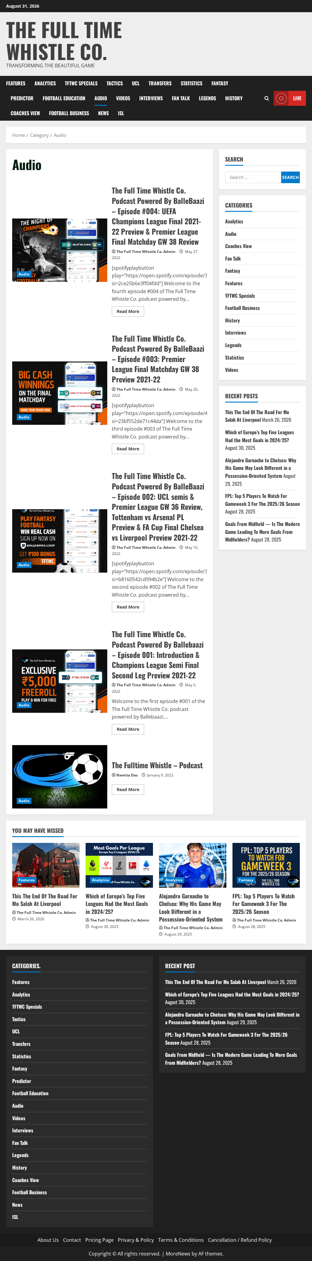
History (234, 98)
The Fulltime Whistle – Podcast (59, 776)
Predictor (22, 98)
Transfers (160, 83)
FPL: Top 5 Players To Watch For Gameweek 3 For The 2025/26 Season (262, 499)
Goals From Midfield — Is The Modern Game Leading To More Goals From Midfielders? (262, 531)
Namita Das (127, 775)
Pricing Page (99, 1240)
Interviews (151, 98)
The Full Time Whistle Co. (64, 40)
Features (15, 83)
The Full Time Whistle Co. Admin (146, 251)
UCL (136, 83)
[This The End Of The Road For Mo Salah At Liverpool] (46, 865)
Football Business (69, 113)
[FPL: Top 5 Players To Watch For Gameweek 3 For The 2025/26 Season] (266, 865)
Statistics (191, 83)
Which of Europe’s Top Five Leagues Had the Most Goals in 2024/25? (259, 436)
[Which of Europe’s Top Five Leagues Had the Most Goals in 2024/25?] (119, 865)
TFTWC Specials (81, 83)
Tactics (115, 83)
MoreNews (178, 1253)
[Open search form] (266, 98)
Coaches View (25, 113)
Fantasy (219, 83)
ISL (121, 113)
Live (297, 97)
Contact (72, 1240)
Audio (100, 98)
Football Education (64, 98)
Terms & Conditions (181, 1240)
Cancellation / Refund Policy (240, 1240)
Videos (123, 98)
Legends (207, 98)
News (103, 113)
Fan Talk (181, 98)
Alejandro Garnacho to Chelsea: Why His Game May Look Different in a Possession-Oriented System (260, 467)
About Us (48, 1240)
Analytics (45, 83)
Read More (130, 312)
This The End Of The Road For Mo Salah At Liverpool (257, 416)
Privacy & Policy (136, 1240)
